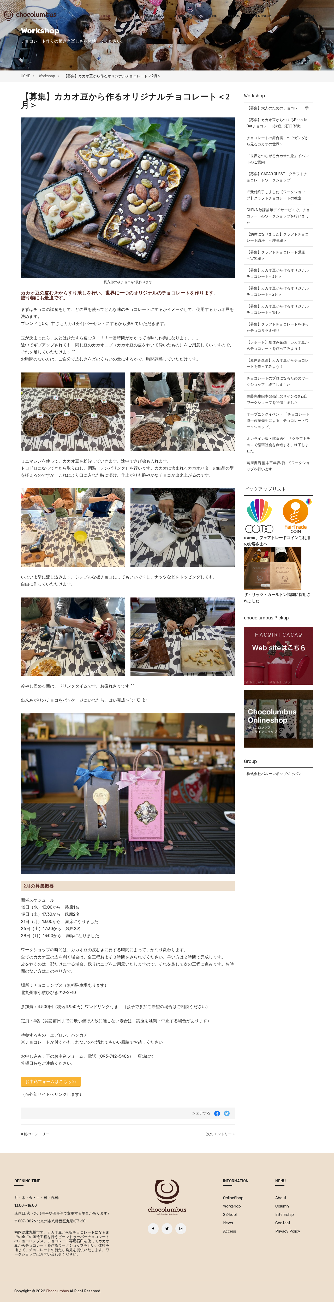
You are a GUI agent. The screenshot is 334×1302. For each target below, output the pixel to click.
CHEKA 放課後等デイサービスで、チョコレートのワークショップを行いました (278, 216)
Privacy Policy (287, 1231)
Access (229, 1231)
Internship (260, 16)
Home (106, 16)
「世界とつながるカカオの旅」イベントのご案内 (278, 159)
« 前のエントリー (35, 1134)
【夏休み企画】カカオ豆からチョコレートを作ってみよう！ (278, 363)
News (285, 16)
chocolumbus (57, 1291)
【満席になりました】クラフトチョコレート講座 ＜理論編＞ (278, 237)
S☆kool (209, 16)
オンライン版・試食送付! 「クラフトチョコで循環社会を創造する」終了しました (278, 444)
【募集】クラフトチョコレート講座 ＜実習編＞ (278, 255)
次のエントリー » (220, 1134)
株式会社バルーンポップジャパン (274, 774)
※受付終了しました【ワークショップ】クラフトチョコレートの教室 (276, 195)
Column (233, 16)
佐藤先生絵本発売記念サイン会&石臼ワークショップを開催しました (277, 399)
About (127, 16)
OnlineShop (153, 16)
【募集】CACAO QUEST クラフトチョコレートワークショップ (277, 177)
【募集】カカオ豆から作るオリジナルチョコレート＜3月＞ (278, 273)
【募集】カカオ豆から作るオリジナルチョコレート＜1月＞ (278, 309)
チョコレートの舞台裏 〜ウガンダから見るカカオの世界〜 (278, 141)
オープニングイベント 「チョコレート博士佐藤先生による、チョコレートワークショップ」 (278, 420)
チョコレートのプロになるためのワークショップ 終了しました (278, 381)
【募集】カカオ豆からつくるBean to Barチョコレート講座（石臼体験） (277, 123)
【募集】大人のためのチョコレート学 (278, 108)
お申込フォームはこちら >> (50, 1081)
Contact (308, 16)
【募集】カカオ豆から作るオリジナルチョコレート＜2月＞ (278, 291)
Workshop (183, 16)
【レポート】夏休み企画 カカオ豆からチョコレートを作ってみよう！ (278, 345)
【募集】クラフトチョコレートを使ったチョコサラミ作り (278, 327)
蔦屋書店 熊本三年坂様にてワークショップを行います (278, 466)
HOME (25, 76)
